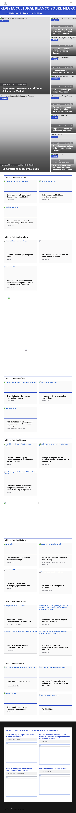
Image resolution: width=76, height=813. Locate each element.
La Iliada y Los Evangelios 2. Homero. (53, 587)
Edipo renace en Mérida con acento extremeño (62, 116)
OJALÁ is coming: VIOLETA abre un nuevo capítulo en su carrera (19, 769)
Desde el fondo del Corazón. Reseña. (53, 768)
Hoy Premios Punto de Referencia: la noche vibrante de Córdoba (55, 647)
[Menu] (71, 3)
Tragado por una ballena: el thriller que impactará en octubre (62, 136)
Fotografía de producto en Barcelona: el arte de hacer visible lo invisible (63, 97)
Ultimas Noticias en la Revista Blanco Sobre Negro (22, 13)
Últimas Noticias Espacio (15, 440)
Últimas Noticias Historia (15, 540)
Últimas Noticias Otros (14, 664)
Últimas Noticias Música (15, 378)
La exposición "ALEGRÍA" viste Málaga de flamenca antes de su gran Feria (55, 683)
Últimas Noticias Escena (15, 177)
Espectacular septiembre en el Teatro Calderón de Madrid (21, 18)
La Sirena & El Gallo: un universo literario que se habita (55, 256)
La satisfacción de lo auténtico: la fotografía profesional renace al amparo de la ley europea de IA (20, 488)
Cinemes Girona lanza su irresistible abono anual (17, 708)
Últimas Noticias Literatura (16, 237)
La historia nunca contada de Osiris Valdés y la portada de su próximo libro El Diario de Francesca (54, 737)
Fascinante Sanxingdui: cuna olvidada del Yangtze (18, 559)
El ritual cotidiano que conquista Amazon (61, 77)
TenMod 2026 (47, 709)
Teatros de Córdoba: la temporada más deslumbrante (19, 620)
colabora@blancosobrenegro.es (14, 809)
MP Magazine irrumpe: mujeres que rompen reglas (54, 620)
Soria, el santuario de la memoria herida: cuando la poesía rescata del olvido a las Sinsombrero (20, 282)
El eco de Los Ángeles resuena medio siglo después (63, 39)
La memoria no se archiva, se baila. (13, 96)
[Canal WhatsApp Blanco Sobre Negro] (38, 322)
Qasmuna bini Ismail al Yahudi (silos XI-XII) (54, 559)
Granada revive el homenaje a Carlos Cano (63, 58)
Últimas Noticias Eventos (15, 602)
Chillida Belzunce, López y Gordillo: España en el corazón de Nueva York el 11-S (63, 20)
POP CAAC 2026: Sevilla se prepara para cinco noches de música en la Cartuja (62, 156)
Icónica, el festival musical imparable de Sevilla (17, 646)
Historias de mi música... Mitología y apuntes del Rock (18, 585)
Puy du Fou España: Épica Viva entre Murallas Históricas (20, 736)
